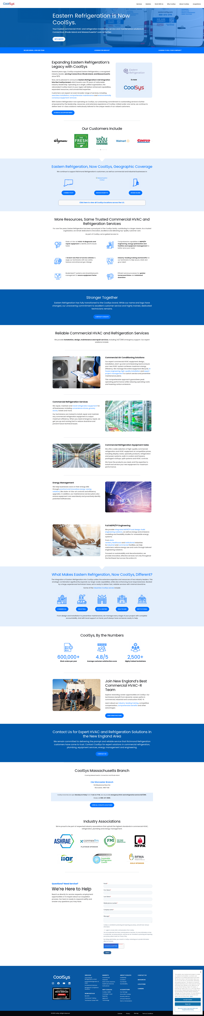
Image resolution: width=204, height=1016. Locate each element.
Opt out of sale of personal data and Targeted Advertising (188, 1009)
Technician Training (90, 998)
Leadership (123, 977)
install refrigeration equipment (85, 406)
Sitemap (136, 1013)
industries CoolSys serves (104, 588)
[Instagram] (53, 983)
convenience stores (80, 408)
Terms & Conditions (147, 1013)
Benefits (87, 996)
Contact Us (142, 975)
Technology (105, 1000)
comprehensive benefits (127, 705)
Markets (148, 4)
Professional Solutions (91, 985)
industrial (111, 545)
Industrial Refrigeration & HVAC (92, 982)
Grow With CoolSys (125, 994)
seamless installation (60, 95)
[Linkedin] (69, 983)
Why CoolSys (171, 4)
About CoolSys (184, 4)
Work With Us (159, 4)
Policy (191, 996)
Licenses (120, 1013)
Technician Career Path (91, 1000)
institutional (130, 542)
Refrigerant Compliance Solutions (91, 988)
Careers (141, 989)
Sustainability (124, 984)
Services (139, 4)
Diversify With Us (124, 996)
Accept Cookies (187, 999)
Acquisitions (197, 4)
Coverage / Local (107, 994)
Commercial (106, 977)
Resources (142, 980)
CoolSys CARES (106, 992)
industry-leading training (128, 703)
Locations (123, 979)
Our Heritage (123, 992)
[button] (52, 141)
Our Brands (123, 982)
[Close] (200, 972)
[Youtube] (64, 983)
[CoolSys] (8, 4)
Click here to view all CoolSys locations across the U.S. (102, 202)
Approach (105, 998)
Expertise (104, 996)
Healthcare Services (108, 984)
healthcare (116, 542)
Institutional (105, 986)
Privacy (128, 1013)
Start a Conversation (126, 1001)
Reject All (187, 1004)
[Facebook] (58, 983)
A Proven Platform (125, 999)
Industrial (105, 979)
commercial (124, 545)
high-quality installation (130, 371)
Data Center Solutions (108, 982)
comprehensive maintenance (82, 95)
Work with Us (90, 993)
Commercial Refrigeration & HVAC (91, 978)
